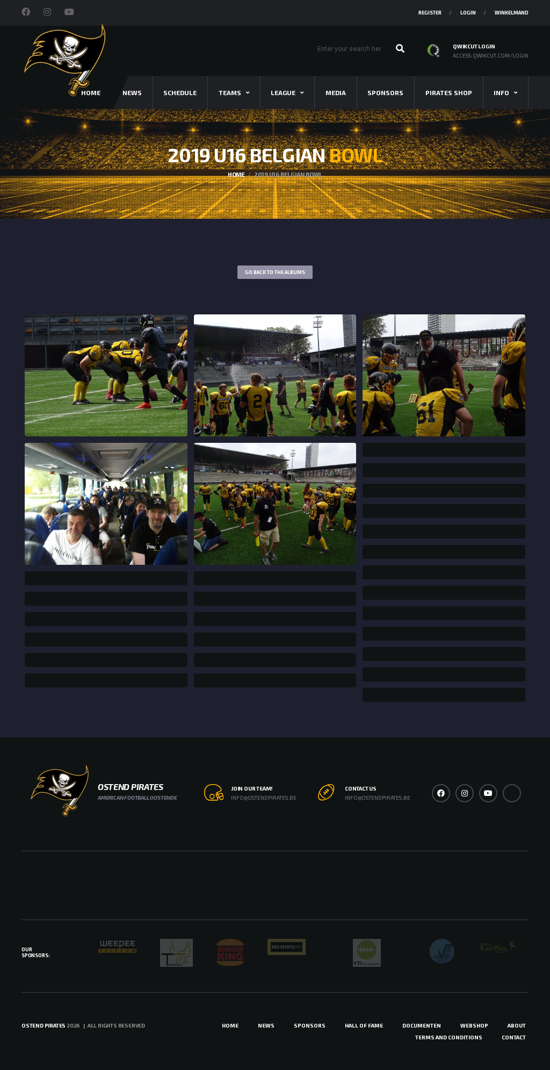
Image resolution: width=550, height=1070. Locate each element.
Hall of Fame (364, 1025)
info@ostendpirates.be (263, 797)
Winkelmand (512, 13)
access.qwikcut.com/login (491, 55)
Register (430, 13)
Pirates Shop (448, 92)
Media (335, 92)
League (283, 92)
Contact (514, 1037)
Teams (230, 92)
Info (501, 92)
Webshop (474, 1025)
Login (468, 13)
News (132, 92)
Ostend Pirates (43, 1025)
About (517, 1025)
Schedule (180, 92)
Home (230, 1025)
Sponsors (385, 92)
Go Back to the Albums (275, 272)
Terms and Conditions (448, 1037)
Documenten (421, 1025)
